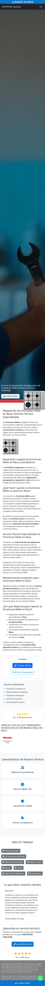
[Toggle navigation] (41, 7)
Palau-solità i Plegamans (14, 873)
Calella (19, 868)
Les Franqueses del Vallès (15, 856)
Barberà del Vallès (12, 851)
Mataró (8, 868)
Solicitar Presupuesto (22, 672)
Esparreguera (35, 873)
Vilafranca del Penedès (14, 862)
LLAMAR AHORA (11, 396)
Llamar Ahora (22, 2)
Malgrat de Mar (35, 862)
